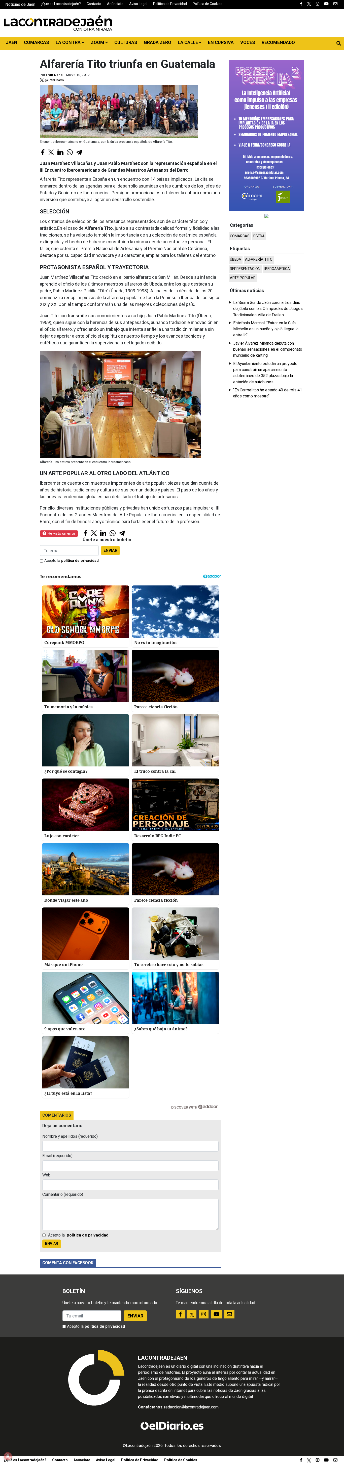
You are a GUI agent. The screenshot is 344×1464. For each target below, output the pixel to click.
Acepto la (71, 561)
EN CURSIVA (221, 42)
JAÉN (11, 42)
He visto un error (60, 533)
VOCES (247, 42)
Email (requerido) (57, 1155)
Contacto (94, 4)
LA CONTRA (69, 42)
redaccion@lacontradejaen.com (191, 1407)
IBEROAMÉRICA (277, 269)
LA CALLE (188, 42)
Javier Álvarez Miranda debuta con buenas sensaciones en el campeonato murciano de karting (267, 349)
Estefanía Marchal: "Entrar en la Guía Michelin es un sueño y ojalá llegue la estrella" (265, 329)
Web (46, 1175)
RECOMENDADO (278, 42)
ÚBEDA (259, 236)
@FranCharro (54, 80)
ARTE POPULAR (243, 278)
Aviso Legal (138, 4)
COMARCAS (36, 42)
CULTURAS (125, 42)
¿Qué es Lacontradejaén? (61, 4)
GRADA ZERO (157, 42)
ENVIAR (110, 550)
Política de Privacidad (170, 4)
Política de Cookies (207, 4)
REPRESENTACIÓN (245, 269)
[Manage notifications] (8, 1456)
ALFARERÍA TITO (258, 259)
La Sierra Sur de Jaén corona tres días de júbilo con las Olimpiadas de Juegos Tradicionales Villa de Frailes (268, 308)
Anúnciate (115, 4)
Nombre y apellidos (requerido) (70, 1136)
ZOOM (98, 42)
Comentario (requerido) (62, 1194)
